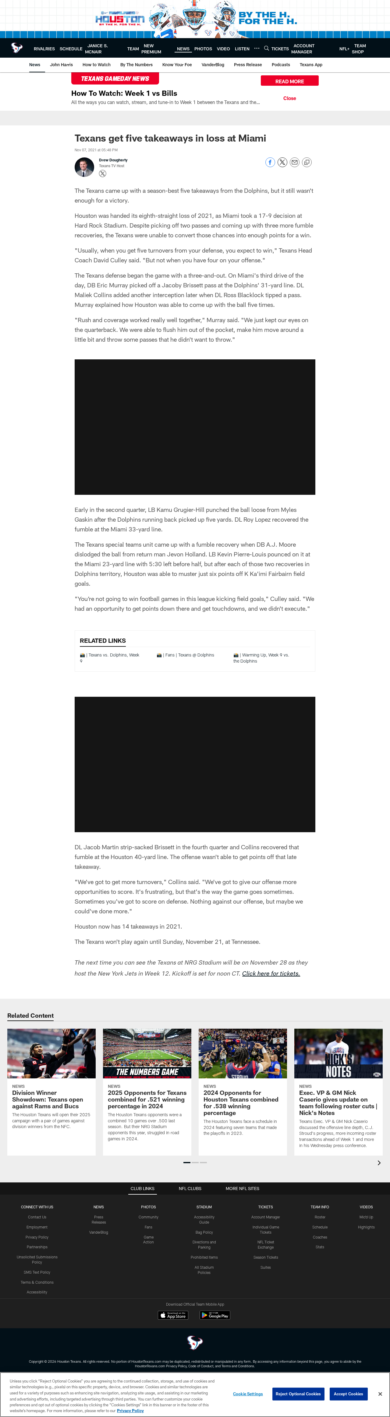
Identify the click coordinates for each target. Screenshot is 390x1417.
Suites (266, 1267)
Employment (37, 1227)
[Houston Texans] (195, 1343)
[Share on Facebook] (270, 165)
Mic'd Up (366, 1217)
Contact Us (37, 1217)
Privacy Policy (37, 1237)
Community (148, 1217)
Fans (148, 1227)
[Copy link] (307, 162)
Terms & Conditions (37, 1282)
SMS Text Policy (37, 1272)
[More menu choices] (256, 48)
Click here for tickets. (271, 974)
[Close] (290, 97)
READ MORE (289, 81)
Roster (320, 1217)
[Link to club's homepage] (17, 48)
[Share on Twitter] (282, 165)
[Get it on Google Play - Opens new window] (215, 1318)
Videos (366, 1207)
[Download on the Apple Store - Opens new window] (173, 1316)
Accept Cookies (348, 1393)
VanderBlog (98, 1232)
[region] (195, 1394)
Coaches (320, 1237)
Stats (320, 1247)
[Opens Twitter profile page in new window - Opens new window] (102, 173)
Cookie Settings (248, 1393)
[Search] (266, 48)
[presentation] (380, 1163)
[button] (195, 427)
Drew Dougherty (113, 160)
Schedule (320, 1227)
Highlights (366, 1227)
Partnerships (37, 1247)
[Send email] (295, 165)
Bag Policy (204, 1232)
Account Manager (265, 1217)
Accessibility (37, 1292)
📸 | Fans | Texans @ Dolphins (185, 654)
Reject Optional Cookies (298, 1393)
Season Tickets (266, 1257)
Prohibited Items (204, 1257)
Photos (148, 1207)
